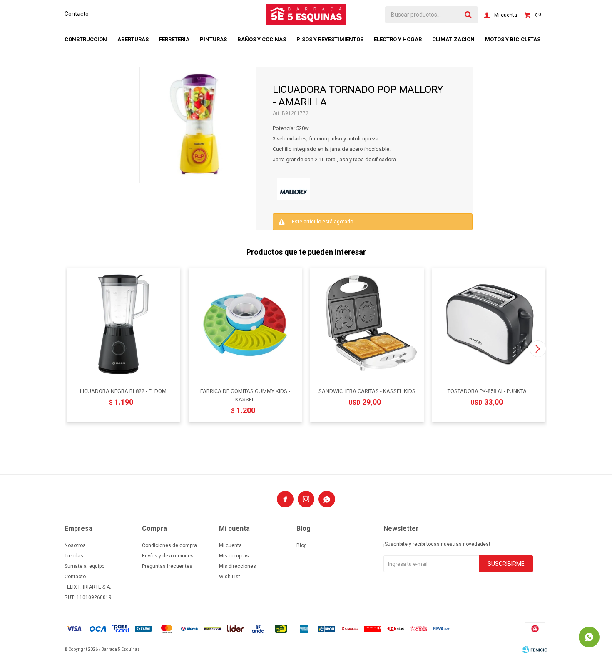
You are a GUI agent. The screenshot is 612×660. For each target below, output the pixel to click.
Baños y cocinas (261, 39)
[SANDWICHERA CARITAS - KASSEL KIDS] (367, 324)
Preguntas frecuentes (167, 566)
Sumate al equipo (84, 566)
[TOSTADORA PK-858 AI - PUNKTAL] (489, 324)
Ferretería (174, 39)
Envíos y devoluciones (168, 556)
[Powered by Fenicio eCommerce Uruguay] (534, 649)
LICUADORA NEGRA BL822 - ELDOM (123, 391)
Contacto (77, 13)
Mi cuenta (230, 545)
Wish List (229, 577)
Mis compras (234, 556)
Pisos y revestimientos (329, 39)
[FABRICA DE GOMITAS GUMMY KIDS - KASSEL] (245, 324)
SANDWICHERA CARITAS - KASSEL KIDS (366, 391)
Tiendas (74, 556)
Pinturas (213, 39)
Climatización (453, 39)
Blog (301, 545)
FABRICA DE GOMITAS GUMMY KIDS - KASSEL (245, 395)
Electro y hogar (398, 39)
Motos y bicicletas (512, 39)
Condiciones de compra (169, 545)
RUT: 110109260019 (88, 597)
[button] (537, 349)
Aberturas (133, 39)
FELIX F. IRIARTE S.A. (88, 587)
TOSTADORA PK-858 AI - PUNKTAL (489, 391)
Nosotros (75, 545)
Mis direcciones (237, 566)
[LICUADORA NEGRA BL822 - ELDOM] (123, 324)
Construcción (86, 39)
